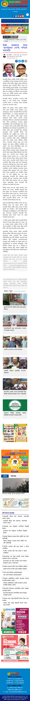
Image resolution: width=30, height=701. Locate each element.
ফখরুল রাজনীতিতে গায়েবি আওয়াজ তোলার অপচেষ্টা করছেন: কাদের (15, 584)
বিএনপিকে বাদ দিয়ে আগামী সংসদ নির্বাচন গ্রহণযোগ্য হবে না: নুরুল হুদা (15, 562)
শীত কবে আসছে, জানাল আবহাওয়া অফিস (13, 494)
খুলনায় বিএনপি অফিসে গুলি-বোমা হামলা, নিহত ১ (15, 308)
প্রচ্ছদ (7, 37)
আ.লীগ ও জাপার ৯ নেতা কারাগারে (13, 349)
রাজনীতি (15, 37)
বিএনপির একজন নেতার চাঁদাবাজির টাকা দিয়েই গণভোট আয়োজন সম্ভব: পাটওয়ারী (15, 393)
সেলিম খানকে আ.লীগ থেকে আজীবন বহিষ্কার (15, 569)
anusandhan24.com (20, 696)
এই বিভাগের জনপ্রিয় (8, 513)
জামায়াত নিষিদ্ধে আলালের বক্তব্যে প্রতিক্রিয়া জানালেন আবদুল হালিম (15, 414)
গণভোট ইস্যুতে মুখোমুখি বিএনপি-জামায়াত (15, 372)
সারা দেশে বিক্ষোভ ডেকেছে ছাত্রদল (12, 575)
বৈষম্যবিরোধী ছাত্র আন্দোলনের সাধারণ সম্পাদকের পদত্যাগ (15, 329)
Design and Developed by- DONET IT (16, 699)
